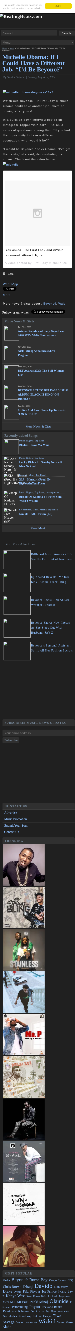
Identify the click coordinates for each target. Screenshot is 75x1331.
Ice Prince (49, 1291)
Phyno (34, 1306)
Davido (43, 1285)
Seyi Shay (51, 1311)
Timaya (47, 1316)
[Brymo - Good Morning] (24, 1139)
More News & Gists (38, 426)
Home (4, 48)
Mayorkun (64, 1296)
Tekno (37, 1316)
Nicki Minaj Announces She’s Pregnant (36, 353)
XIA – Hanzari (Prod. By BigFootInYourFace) (35, 481)
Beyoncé (49, 303)
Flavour (35, 1291)
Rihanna (23, 1311)
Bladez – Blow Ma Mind (34, 445)
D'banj (28, 1287)
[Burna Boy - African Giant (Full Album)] (24, 1096)
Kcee (28, 1296)
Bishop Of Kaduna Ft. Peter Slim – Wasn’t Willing (41, 498)
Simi (5, 1316)
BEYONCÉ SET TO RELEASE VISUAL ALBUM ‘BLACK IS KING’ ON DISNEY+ (43, 394)
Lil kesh (53, 1296)
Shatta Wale (63, 1311)
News (12, 48)
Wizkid (47, 1321)
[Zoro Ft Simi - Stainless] (24, 969)
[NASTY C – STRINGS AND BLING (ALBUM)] (24, 927)
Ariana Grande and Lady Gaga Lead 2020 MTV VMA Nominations (41, 333)
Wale (62, 303)
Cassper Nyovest (57, 1280)
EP (20, 509)
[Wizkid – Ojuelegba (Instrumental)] (24, 1012)
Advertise (10, 812)
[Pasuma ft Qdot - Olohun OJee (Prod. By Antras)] (24, 1181)
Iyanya (62, 1291)
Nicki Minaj (39, 1302)
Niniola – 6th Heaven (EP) (35, 514)
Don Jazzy (61, 1286)
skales (13, 1316)
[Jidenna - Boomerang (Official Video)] (24, 1266)
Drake (7, 1291)
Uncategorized (53, 492)
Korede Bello (39, 1296)
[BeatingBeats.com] (21, 16)
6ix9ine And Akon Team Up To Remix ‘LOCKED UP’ (42, 412)
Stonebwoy (25, 1316)
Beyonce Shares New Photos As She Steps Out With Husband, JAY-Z (50, 627)
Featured (23, 475)
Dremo (17, 1291)
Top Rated (39, 440)
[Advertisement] (38, 691)
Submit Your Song (16, 825)
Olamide (59, 1301)
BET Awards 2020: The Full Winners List (41, 372)
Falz (26, 1291)
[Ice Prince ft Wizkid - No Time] (24, 884)
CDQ (70, 1280)
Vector (20, 1322)
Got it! (58, 5)
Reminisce (9, 1311)
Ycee (60, 1322)
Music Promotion (15, 819)
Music (22, 440)
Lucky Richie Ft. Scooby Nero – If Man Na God (40, 464)
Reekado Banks (52, 1307)
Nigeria (29, 440)
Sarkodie (37, 1311)
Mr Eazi (23, 1302)
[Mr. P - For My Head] (24, 1054)
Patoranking (20, 1307)
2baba (6, 1280)
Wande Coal (31, 1322)
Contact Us (11, 832)
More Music (38, 528)
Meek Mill (9, 1302)
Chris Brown (12, 1287)
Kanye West (15, 1296)
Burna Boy (38, 1280)
